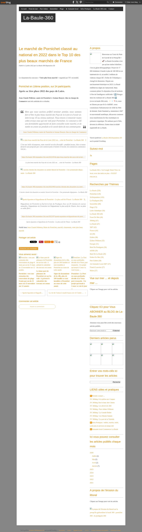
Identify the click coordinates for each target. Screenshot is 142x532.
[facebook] (73, 2)
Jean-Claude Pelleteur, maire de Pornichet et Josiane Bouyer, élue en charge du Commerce (54, 132)
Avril (94, 463)
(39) (92, 234)
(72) (93, 207)
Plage (62, 9)
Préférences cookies (115, 530)
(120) (95, 194)
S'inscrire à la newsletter (28, 248)
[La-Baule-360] (95, 58)
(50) (97, 211)
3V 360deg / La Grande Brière (100, 413)
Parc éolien (44, 9)
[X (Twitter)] (77, 2)
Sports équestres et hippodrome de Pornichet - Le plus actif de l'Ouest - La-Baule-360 (85, 199)
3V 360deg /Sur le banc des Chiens (102, 403)
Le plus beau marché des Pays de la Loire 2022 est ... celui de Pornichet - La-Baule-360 (85, 140)
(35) (97, 241)
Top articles (62, 530)
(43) (93, 227)
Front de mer (33, 9)
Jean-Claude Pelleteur (34, 227)
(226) (95, 191)
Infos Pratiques (86, 9)
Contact (111, 9)
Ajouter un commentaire (37, 306)
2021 (91, 483)
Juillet (94, 456)
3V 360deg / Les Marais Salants (101, 416)
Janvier (94, 466)
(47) (94, 221)
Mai (93, 459)
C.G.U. (87, 530)
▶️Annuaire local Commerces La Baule (104, 429)
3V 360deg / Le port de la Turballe (102, 419)
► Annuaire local (72, 9)
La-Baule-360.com (99, 9)
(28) (95, 261)
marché (60, 227)
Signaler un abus (78, 530)
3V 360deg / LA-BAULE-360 (100, 406)
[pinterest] (80, 2)
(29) (94, 251)
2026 (91, 453)
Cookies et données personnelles (99, 530)
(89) (95, 204)
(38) (94, 237)
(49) (96, 214)
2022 (91, 479)
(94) (96, 201)
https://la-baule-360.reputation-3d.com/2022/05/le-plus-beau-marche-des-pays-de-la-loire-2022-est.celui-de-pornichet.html (53, 157)
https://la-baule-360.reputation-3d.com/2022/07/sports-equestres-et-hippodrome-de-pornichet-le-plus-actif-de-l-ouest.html (53, 216)
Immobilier (54, 9)
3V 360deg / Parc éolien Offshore (101, 409)
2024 (91, 473)
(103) (97, 197)
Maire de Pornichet (50, 227)
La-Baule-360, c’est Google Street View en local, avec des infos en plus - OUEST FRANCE (105, 173)
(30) (98, 247)
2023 (91, 476)
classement (67, 227)
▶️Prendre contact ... (97, 396)
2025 (91, 469)
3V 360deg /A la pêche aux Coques (102, 399)
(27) (100, 264)
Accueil (24, 9)
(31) (94, 244)
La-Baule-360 (38, 18)
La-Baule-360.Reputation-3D (111, 138)
